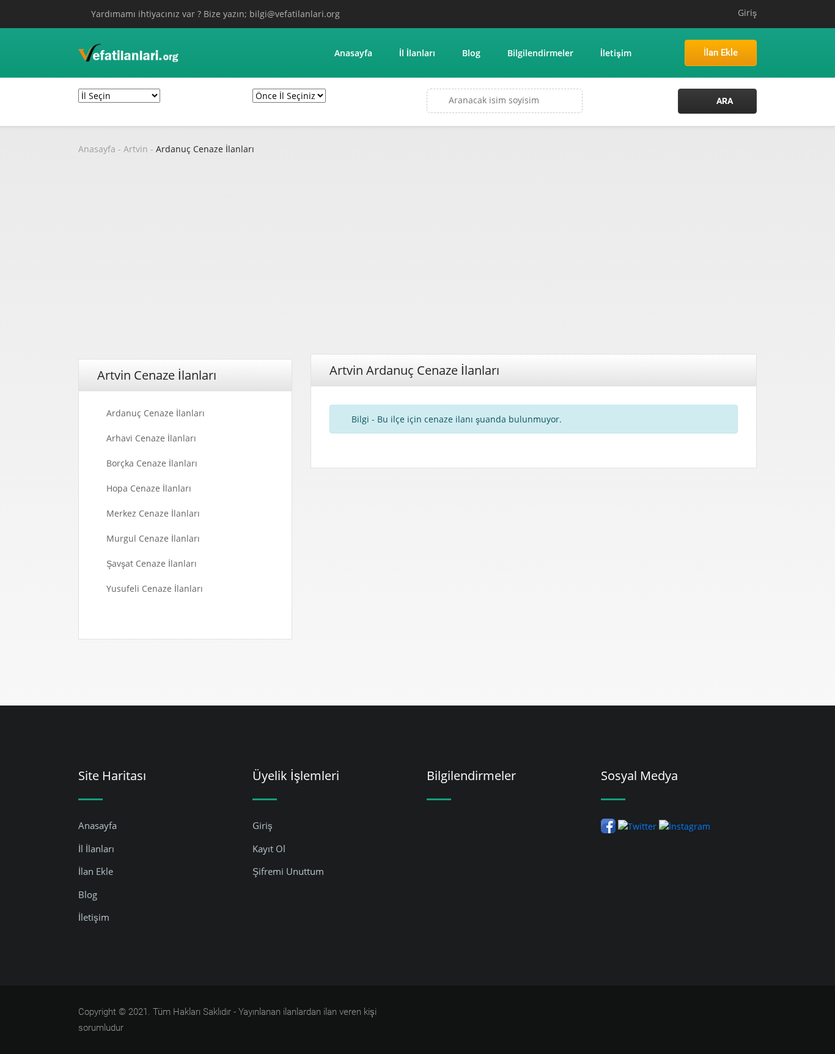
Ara (724, 101)
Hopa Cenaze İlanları (148, 488)
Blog (471, 53)
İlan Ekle (721, 52)
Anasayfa (353, 53)
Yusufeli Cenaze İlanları (154, 588)
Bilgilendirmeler (540, 53)
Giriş (747, 12)
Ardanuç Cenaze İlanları (205, 149)
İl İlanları (417, 53)
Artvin (135, 149)
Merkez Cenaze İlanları (153, 513)
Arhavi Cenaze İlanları (151, 438)
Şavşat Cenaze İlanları (151, 563)
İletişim (615, 53)
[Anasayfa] (129, 51)
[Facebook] (608, 825)
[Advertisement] (417, 262)
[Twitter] (637, 825)
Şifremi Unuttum (288, 871)
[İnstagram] (684, 825)
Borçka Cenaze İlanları (151, 463)
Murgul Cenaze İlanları (153, 538)
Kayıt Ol (268, 848)
